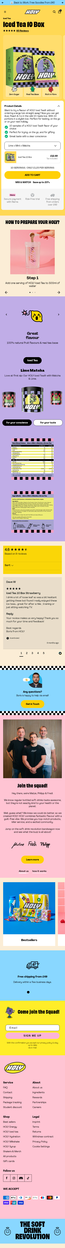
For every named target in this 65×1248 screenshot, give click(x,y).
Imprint (36, 1121)
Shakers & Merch (12, 1151)
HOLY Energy (10, 1126)
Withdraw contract (42, 1136)
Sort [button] (8, 565)
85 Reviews (22, 30)
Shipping (7, 1097)
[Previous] (6, 292)
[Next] (58, 292)
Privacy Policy (39, 1141)
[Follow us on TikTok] (28, 1178)
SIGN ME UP (32, 1035)
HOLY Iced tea (10, 1131)
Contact (7, 1092)
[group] (32, 549)
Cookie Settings (41, 1146)
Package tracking (12, 1102)
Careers (36, 1107)
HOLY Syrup (9, 1146)
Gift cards (9, 1161)
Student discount (12, 1107)
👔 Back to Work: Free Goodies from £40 (32, 2)
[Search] (54, 11)
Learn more (32, 859)
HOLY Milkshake (11, 1141)
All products (9, 1156)
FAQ (5, 1087)
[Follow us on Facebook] (6, 1178)
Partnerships (39, 1102)
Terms (35, 1126)
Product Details (13, 106)
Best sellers (9, 1121)
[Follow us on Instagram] (13, 1178)
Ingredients (38, 1092)
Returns (36, 1131)
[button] (9, 30)
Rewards (37, 1097)
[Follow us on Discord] (20, 1178)
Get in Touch (32, 704)
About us (37, 1087)
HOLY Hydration (11, 1136)
